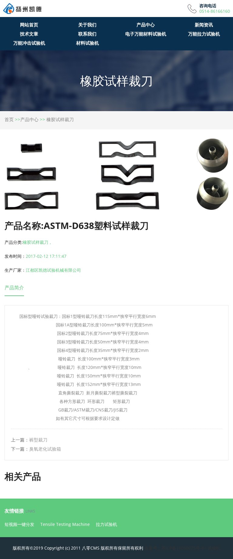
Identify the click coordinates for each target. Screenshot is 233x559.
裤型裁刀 (38, 440)
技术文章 (29, 34)
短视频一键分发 (19, 524)
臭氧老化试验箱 (45, 449)
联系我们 (87, 34)
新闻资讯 (204, 25)
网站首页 (29, 25)
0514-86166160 (214, 11)
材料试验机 (87, 43)
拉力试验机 (106, 524)
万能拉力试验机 (204, 34)
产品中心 (146, 25)
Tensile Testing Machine (65, 524)
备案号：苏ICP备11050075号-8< (175, 548)
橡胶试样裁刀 (60, 119)
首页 (9, 119)
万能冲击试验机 (29, 43)
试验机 (214, 548)
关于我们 (87, 25)
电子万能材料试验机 (145, 34)
